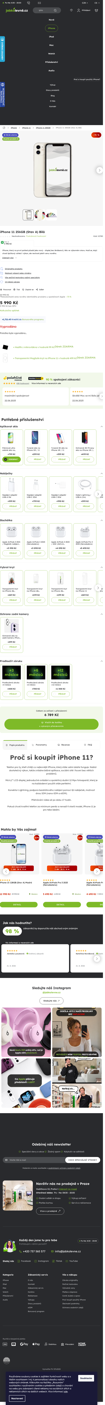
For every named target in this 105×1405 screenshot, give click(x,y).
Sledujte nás (50, 997)
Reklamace (32, 1292)
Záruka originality (70, 1277)
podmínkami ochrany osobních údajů (64, 1164)
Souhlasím (86, 1378)
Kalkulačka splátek (9, 309)
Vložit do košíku (51, 720)
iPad (5, 1280)
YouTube (73, 1257)
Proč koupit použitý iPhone (74, 1296)
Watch (5, 1288)
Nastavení (17, 1398)
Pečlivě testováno (70, 1280)
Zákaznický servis (35, 1284)
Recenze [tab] (65, 741)
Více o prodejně (48, 1207)
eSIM (30, 1304)
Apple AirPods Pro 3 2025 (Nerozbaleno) (55, 880)
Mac (4, 1284)
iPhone (6, 1277)
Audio (5, 1296)
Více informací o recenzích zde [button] (46, 382)
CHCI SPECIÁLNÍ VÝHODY (82, 1156)
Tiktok (59, 1257)
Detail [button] (61, 901)
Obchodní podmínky (71, 1300)
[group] (62, 867)
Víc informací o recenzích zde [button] (19, 939)
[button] (99, 169)
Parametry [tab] (41, 741)
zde (66, 1391)
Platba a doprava (69, 1288)
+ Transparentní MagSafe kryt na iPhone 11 (45, 356)
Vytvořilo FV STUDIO (51, 1365)
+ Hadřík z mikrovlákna (34, 345)
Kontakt (31, 1280)
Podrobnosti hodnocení (36, 234)
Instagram (43, 1257)
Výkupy (31, 1296)
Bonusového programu (33, 318)
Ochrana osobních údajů (72, 1304)
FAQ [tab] (90, 741)
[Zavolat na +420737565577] (32, 3)
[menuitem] (51, 19)
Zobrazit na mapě (68, 1185)
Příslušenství (8, 1292)
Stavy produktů (34, 1300)
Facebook (26, 1257)
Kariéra (31, 1288)
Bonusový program (36, 1308)
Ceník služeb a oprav (71, 1292)
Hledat (55, 10)
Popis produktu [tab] (16, 741)
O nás (30, 1277)
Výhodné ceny (68, 1284)
